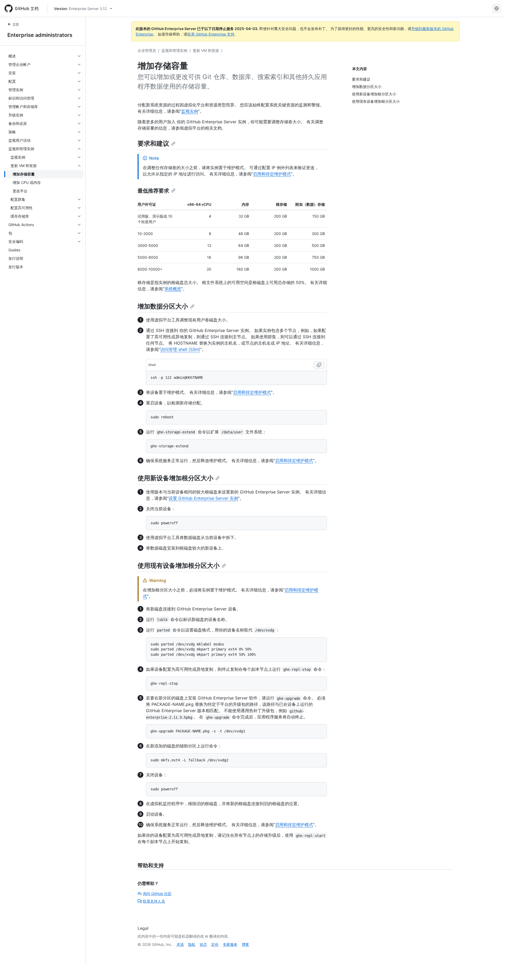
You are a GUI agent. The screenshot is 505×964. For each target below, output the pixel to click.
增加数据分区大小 (163, 306)
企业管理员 (147, 50)
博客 (245, 944)
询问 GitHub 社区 (157, 893)
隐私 (191, 944)
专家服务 (230, 944)
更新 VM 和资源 (206, 50)
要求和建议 (153, 143)
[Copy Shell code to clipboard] (319, 365)
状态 (203, 944)
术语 (180, 944)
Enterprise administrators (39, 35)
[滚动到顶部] (493, 952)
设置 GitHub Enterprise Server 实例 (203, 498)
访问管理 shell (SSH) (180, 349)
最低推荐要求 (153, 191)
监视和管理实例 (174, 50)
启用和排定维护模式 (272, 174)
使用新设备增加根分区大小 (175, 478)
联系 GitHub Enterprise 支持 (210, 34)
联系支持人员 (154, 901)
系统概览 (172, 288)
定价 (215, 944)
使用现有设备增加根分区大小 (179, 565)
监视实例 (189, 111)
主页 (16, 24)
